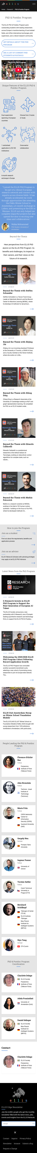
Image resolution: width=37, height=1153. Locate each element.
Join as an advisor (10, 551)
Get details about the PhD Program (15, 43)
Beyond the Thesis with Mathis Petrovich (17, 498)
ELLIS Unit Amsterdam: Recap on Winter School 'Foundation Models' (17, 715)
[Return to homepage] (10, 4)
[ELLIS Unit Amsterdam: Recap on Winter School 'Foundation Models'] (18, 697)
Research (10, 9)
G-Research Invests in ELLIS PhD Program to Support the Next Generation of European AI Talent (18, 604)
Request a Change (10, 1148)
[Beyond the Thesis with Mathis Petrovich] (18, 481)
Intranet (17, 1143)
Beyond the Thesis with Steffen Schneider (18, 291)
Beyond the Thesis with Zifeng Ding (17, 394)
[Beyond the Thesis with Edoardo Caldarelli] (18, 428)
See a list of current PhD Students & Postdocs (15, 54)
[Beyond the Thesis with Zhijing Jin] (18, 325)
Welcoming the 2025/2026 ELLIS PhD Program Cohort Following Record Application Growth (18, 659)
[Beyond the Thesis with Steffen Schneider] (18, 274)
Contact (6, 1138)
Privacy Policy (25, 1138)
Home (3, 9)
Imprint (14, 1138)
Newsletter (7, 1143)
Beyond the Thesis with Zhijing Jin (18, 343)
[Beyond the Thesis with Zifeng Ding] (18, 377)
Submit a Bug (27, 1143)
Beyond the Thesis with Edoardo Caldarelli (18, 445)
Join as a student (9, 533)
